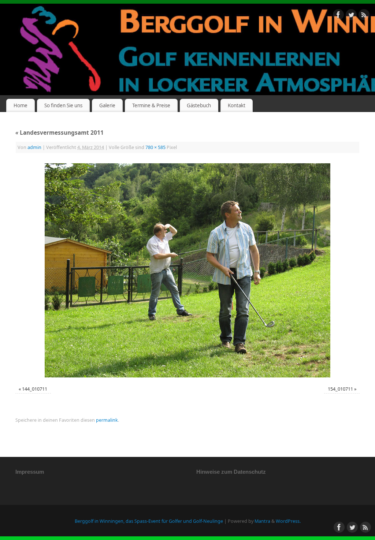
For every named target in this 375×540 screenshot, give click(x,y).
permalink (107, 420)
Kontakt (236, 105)
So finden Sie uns (63, 105)
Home (20, 105)
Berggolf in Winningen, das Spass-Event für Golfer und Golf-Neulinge (149, 521)
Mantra (262, 521)
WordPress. (288, 521)
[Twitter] (351, 16)
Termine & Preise (151, 105)
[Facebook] (338, 16)
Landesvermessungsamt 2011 (59, 133)
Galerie (107, 105)
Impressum (29, 472)
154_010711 (340, 389)
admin (34, 147)
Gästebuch (199, 105)
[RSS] (364, 16)
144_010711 (34, 389)
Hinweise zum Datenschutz (231, 472)
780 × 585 (155, 147)
